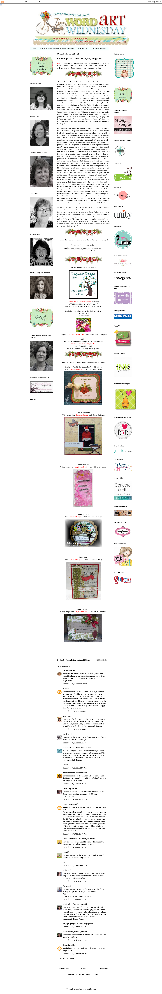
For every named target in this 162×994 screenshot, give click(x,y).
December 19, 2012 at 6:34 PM (74, 784)
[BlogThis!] (99, 660)
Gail (64, 689)
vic (64, 852)
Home (34, 49)
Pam (65, 886)
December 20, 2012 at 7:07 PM (74, 834)
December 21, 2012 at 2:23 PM (74, 881)
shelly (65, 734)
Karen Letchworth (73, 660)
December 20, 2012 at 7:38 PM (74, 847)
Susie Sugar (68, 789)
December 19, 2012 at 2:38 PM (74, 743)
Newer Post (64, 969)
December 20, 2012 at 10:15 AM (75, 799)
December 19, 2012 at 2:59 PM (74, 768)
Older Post (103, 969)
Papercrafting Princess (73, 773)
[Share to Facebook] (103, 660)
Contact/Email (82, 49)
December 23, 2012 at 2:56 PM (75, 927)
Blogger (92, 989)
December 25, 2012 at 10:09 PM (75, 954)
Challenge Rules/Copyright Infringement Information (57, 49)
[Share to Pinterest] (106, 660)
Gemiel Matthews (83, 413)
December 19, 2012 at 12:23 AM (75, 684)
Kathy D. (66, 945)
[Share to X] (101, 660)
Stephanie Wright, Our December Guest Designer (83, 367)
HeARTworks (68, 804)
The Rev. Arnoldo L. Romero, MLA (77, 839)
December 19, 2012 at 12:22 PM (75, 729)
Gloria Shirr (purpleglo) (73, 904)
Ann (64, 716)
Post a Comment (67, 958)
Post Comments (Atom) (89, 974)
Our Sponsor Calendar (99, 49)
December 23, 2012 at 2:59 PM (75, 940)
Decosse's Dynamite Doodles (75, 748)
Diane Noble (83, 557)
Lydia (65, 870)
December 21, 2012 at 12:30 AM (75, 865)
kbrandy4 (67, 670)
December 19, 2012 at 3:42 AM (74, 711)
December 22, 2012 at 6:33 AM (74, 899)
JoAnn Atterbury (83, 514)
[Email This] (97, 660)
